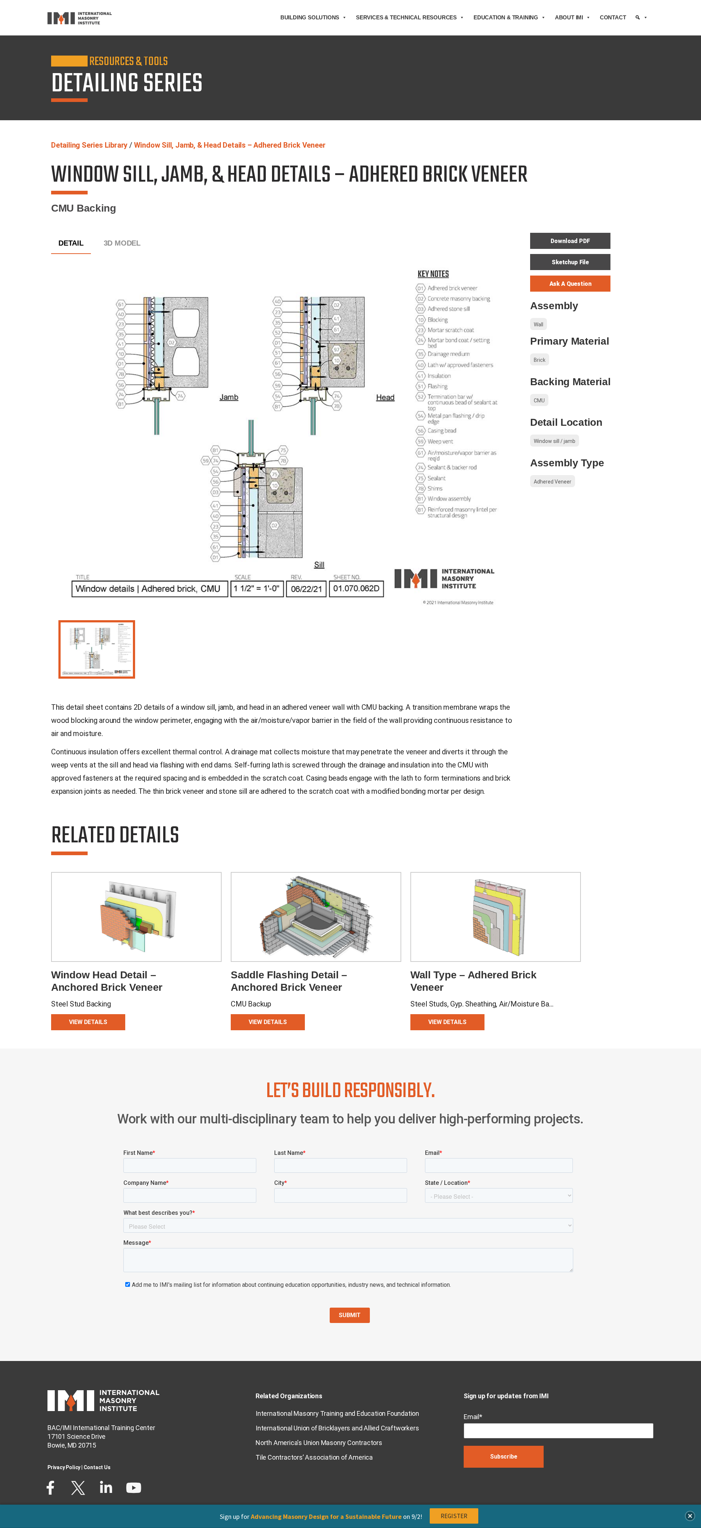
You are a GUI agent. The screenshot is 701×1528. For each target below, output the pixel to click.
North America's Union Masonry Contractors (319, 1443)
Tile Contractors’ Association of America (314, 1457)
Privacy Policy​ (63, 1467)
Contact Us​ (97, 1467)
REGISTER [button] (454, 1516)
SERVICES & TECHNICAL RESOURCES (406, 17)
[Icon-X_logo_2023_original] (78, 1488)
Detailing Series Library (89, 145)
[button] (690, 1516)
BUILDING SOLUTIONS (309, 17)
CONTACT (613, 17)
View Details (88, 1022)
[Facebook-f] (50, 1488)
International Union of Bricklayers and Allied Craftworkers (337, 1428)
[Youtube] (134, 1488)
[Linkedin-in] (106, 1488)
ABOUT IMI (569, 17)
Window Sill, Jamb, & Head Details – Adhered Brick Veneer (230, 145)
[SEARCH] (641, 17)
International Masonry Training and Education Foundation (337, 1413)
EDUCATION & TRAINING (506, 17)
